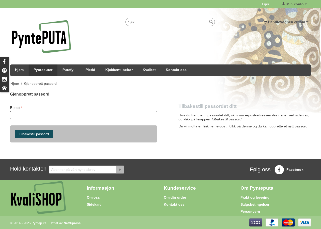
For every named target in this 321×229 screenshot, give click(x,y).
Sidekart (94, 204)
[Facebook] (4, 61)
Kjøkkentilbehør (119, 70)
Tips (265, 4)
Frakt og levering (255, 197)
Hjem (19, 70)
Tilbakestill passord (34, 134)
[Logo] (41, 36)
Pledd (90, 70)
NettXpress (72, 223)
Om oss (93, 197)
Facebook (294, 170)
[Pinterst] (4, 70)
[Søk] (211, 22)
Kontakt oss (176, 70)
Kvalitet (149, 70)
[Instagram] (4, 79)
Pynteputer (43, 70)
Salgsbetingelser (254, 204)
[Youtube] (4, 88)
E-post (15, 108)
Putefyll (68, 70)
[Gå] (120, 169)
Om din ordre (175, 197)
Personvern (250, 211)
